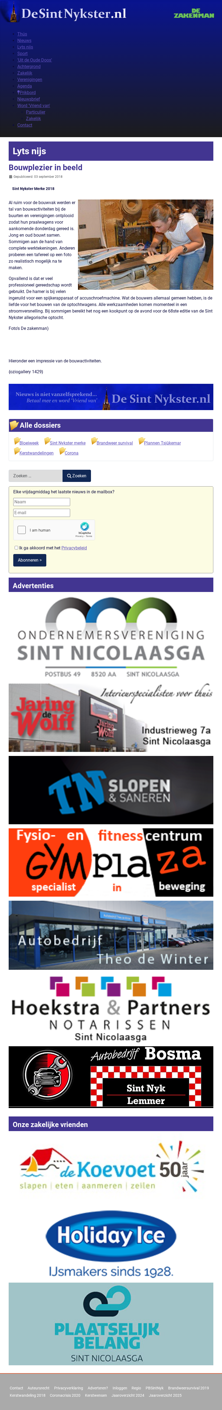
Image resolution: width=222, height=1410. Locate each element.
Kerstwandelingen (36, 453)
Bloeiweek (29, 443)
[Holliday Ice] (111, 1244)
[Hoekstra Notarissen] (111, 1007)
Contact (16, 1388)
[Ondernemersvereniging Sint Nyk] (111, 636)
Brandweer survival (115, 443)
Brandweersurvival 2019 (188, 1388)
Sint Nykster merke (68, 443)
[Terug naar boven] (212, 1400)
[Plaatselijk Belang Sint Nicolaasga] (111, 1323)
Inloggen (120, 1388)
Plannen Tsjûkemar (162, 443)
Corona (72, 453)
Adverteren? (98, 1388)
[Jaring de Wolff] (111, 717)
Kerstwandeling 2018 (27, 1395)
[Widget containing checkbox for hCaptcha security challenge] (54, 530)
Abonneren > (30, 560)
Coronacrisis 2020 (65, 1395)
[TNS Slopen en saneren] (111, 790)
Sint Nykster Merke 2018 (33, 188)
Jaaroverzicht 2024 (128, 1395)
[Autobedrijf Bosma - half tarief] (111, 1076)
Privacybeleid (74, 548)
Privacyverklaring (68, 1388)
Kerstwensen (96, 1395)
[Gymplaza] (111, 862)
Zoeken (79, 475)
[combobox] (36, 476)
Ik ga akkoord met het (52, 548)
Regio (136, 1388)
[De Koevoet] (111, 1169)
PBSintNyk (155, 1388)
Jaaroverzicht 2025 (165, 1395)
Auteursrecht (39, 1388)
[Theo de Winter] (111, 935)
